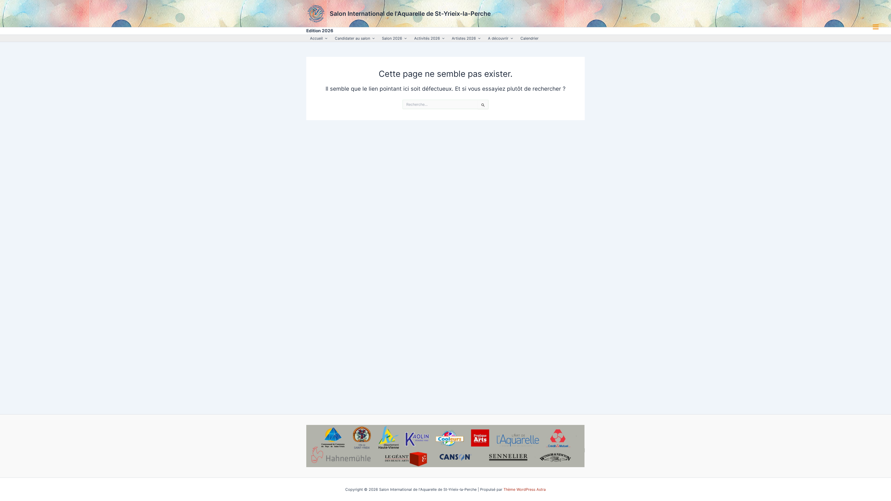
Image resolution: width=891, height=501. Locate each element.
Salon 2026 (392, 38)
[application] (325, 38)
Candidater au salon (352, 38)
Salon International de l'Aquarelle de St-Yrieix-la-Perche (410, 13)
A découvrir (498, 38)
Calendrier (529, 38)
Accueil (316, 38)
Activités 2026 (427, 38)
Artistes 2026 (464, 38)
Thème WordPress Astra (525, 489)
